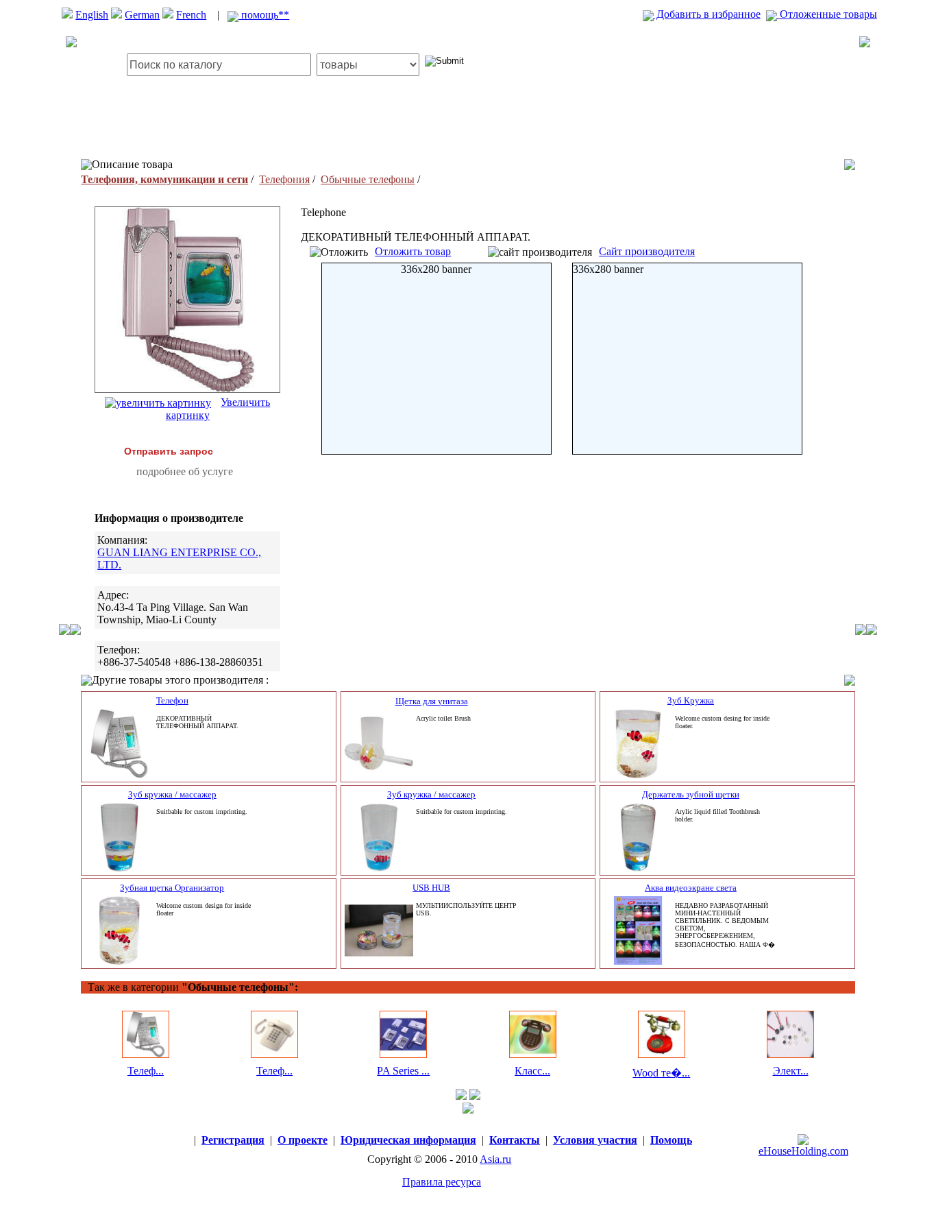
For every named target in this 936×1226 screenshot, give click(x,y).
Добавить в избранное (707, 14)
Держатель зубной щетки (690, 794)
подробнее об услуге (184, 471)
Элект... (791, 1071)
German (142, 15)
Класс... (532, 1071)
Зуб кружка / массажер (172, 794)
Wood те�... (661, 1073)
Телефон (172, 700)
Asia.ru (495, 1159)
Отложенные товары (827, 14)
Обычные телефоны (368, 179)
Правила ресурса (441, 1182)
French (191, 15)
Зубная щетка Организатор (172, 887)
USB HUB (431, 887)
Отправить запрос (168, 451)
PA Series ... (403, 1071)
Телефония (284, 179)
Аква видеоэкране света (691, 887)
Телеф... (145, 1071)
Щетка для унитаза (431, 701)
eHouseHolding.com (803, 1151)
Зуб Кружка (690, 700)
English (91, 15)
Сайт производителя (647, 251)
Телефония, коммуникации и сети (164, 179)
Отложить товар (413, 251)
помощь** (263, 15)
